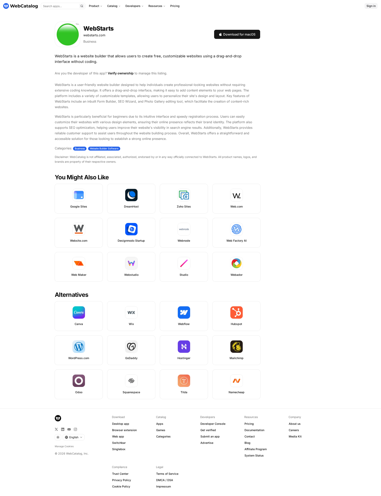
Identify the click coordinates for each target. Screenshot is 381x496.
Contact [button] (249, 436)
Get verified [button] (208, 430)
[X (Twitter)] (56, 429)
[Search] (82, 6)
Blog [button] (247, 442)
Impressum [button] (163, 486)
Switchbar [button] (119, 442)
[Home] (20, 6)
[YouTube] (69, 429)
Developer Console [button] (212, 423)
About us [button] (295, 423)
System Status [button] (254, 455)
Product (94, 6)
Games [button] (160, 430)
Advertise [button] (206, 442)
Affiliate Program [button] (255, 449)
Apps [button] (159, 423)
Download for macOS (239, 34)
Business (89, 41)
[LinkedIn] (62, 429)
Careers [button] (294, 430)
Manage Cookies (64, 446)
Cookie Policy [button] (121, 486)
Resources (155, 6)
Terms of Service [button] (167, 473)
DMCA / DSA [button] (164, 480)
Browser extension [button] (124, 430)
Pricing (175, 6)
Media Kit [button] (295, 436)
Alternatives (71, 294)
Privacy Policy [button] (121, 480)
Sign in (371, 6)
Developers (132, 6)
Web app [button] (118, 436)
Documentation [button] (254, 430)
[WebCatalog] (58, 418)
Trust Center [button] (120, 473)
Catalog (112, 6)
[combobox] (74, 437)
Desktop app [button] (120, 423)
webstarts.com (94, 35)
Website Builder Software (104, 148)
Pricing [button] (249, 423)
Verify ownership (121, 73)
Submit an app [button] (210, 436)
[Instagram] (75, 429)
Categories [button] (163, 436)
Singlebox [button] (118, 449)
